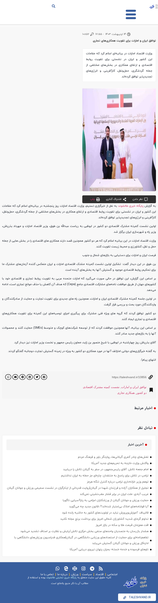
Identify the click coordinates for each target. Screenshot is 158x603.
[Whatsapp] (57, 568)
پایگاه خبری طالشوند (131, 206)
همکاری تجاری (126, 392)
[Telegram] (92, 568)
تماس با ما (47, 574)
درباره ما (62, 574)
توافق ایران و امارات (133, 387)
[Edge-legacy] (66, 568)
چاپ (92, 199)
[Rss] (100, 568)
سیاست (87, 574)
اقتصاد (99, 574)
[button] (54, 6)
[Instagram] (83, 568)
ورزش (74, 574)
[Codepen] (74, 568)
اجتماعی (112, 574)
